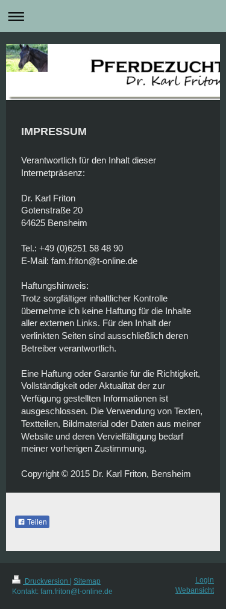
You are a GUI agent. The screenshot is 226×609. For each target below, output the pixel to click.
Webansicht (194, 590)
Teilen (36, 522)
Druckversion (46, 581)
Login (204, 580)
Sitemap (87, 581)
